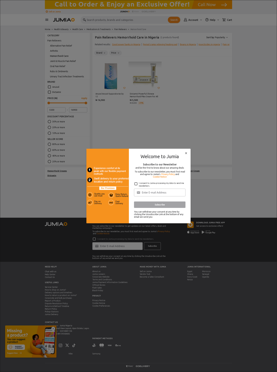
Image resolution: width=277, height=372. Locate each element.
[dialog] (138, 186)
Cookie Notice (160, 176)
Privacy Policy (168, 174)
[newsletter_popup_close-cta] (186, 153)
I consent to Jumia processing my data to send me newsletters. (161, 184)
